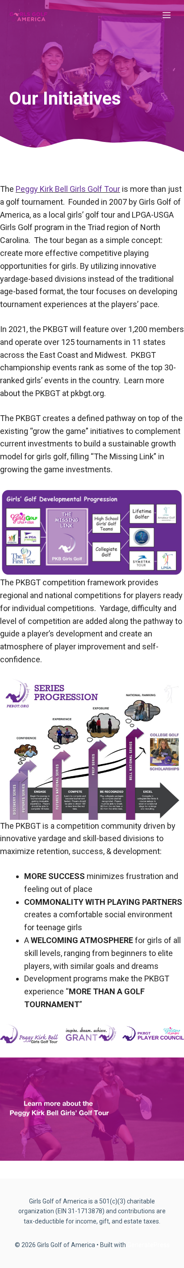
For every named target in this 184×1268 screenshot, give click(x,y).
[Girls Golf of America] (28, 15)
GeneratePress (148, 1244)
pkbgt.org (87, 393)
